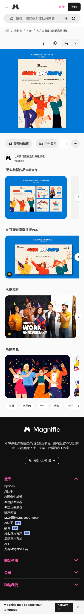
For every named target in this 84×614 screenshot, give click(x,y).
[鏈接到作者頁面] (8, 158)
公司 (7, 572)
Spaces (9, 486)
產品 (7, 478)
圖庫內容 (10, 512)
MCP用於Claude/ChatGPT (22, 518)
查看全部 (31, 170)
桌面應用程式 (16, 533)
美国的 (27, 405)
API (6, 544)
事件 (42, 405)
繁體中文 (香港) (42, 460)
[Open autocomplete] (10, 18)
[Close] (78, 607)
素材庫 (18, 30)
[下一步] (66, 143)
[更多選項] (43, 43)
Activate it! (63, 607)
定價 (62, 7)
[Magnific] (42, 430)
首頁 (6, 30)
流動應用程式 (13, 538)
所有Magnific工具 (16, 549)
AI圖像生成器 (13, 497)
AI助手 (8, 491)
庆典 (56, 405)
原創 (25, 57)
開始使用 (11, 560)
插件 (10, 528)
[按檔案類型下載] (75, 43)
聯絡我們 (11, 584)
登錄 (74, 7)
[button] (42, 460)
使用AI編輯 (21, 143)
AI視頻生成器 (13, 502)
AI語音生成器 (13, 507)
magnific (19, 161)
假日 (11, 405)
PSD (29, 30)
